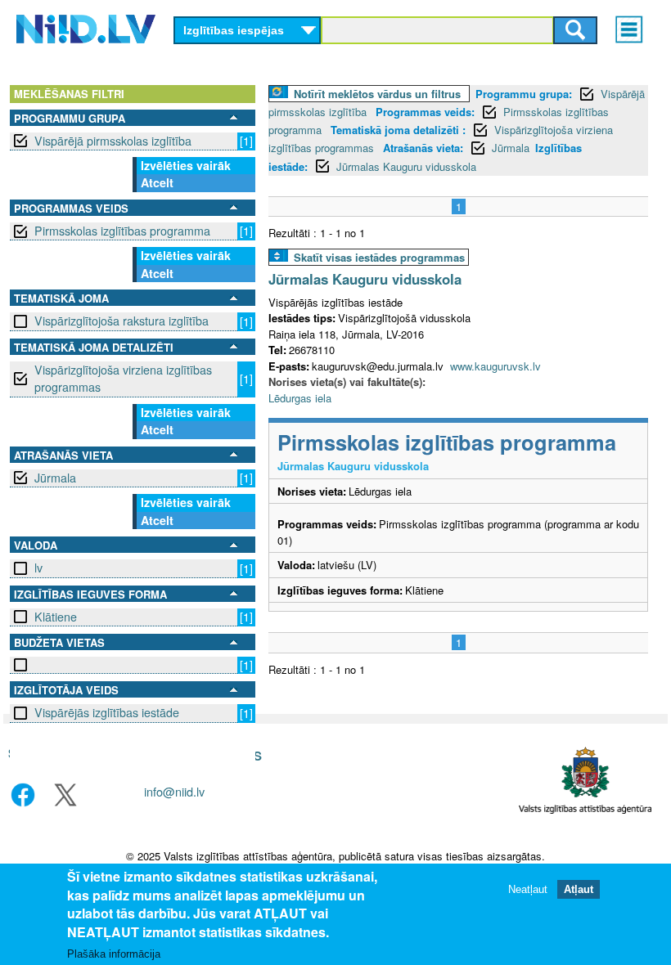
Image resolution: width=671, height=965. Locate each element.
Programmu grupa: (523, 93)
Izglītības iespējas (233, 30)
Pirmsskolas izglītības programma (122, 230)
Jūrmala (55, 477)
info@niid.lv (174, 791)
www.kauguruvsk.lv (495, 366)
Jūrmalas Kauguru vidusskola (406, 166)
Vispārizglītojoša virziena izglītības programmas (123, 378)
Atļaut (578, 889)
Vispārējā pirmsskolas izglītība (112, 140)
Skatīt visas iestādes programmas (379, 257)
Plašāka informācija (113, 954)
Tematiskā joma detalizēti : (398, 129)
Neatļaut (527, 889)
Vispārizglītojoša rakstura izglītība (121, 320)
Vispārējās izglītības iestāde (106, 712)
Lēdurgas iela (299, 398)
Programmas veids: (425, 111)
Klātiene (55, 616)
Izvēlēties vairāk (186, 165)
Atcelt (157, 182)
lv (38, 567)
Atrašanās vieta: (423, 147)
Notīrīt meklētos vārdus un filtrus (377, 93)
